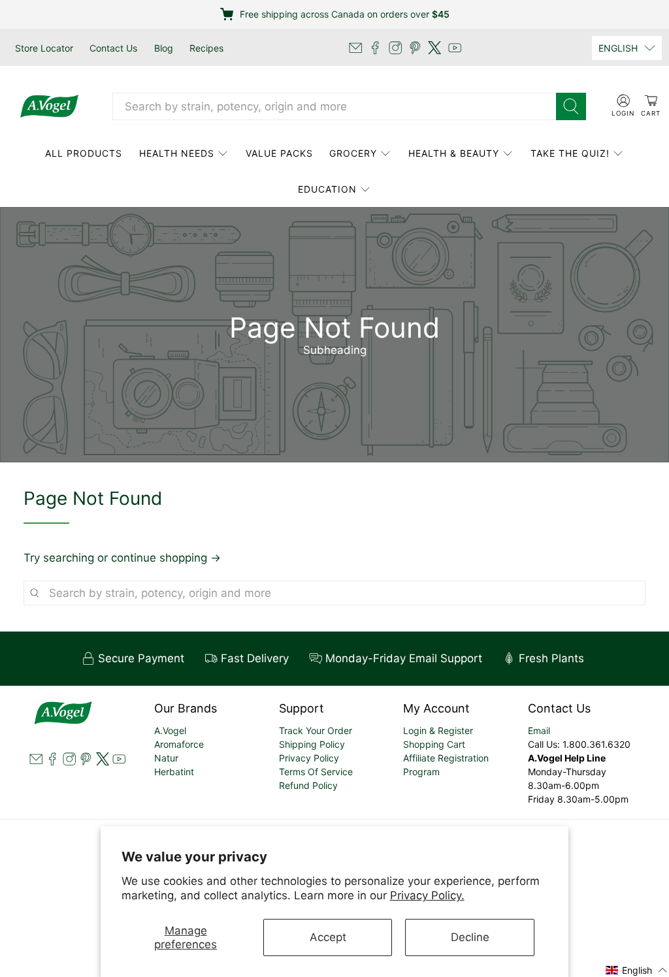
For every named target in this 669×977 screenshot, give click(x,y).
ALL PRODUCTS (83, 153)
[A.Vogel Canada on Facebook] (375, 47)
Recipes (206, 48)
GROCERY (353, 153)
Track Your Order (315, 730)
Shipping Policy (312, 744)
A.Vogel (170, 730)
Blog (163, 48)
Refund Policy (308, 785)
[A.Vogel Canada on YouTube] (454, 47)
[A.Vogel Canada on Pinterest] (414, 47)
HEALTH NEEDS (176, 153)
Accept (328, 937)
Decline (470, 937)
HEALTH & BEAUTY (453, 153)
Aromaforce (179, 744)
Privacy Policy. (427, 895)
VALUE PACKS (279, 153)
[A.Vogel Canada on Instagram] (395, 47)
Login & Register (438, 730)
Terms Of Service (316, 771)
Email (539, 730)
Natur (166, 757)
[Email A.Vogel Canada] (355, 47)
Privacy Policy (309, 757)
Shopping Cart (434, 744)
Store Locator (44, 48)
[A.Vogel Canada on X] (434, 47)
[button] (636, 969)
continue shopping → (166, 557)
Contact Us (113, 48)
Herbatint (174, 771)
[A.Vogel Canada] (49, 106)
